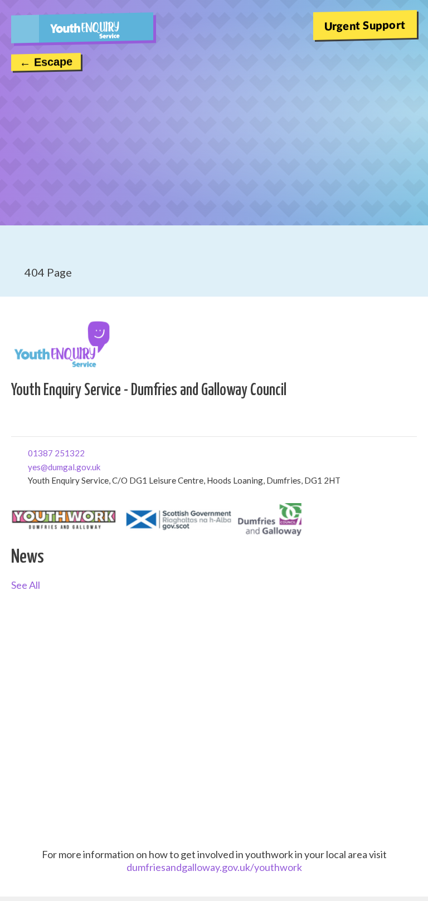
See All (25, 585)
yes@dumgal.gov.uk (32, 466)
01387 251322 (32, 452)
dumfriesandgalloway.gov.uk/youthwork (214, 867)
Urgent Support (365, 24)
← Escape (46, 61)
